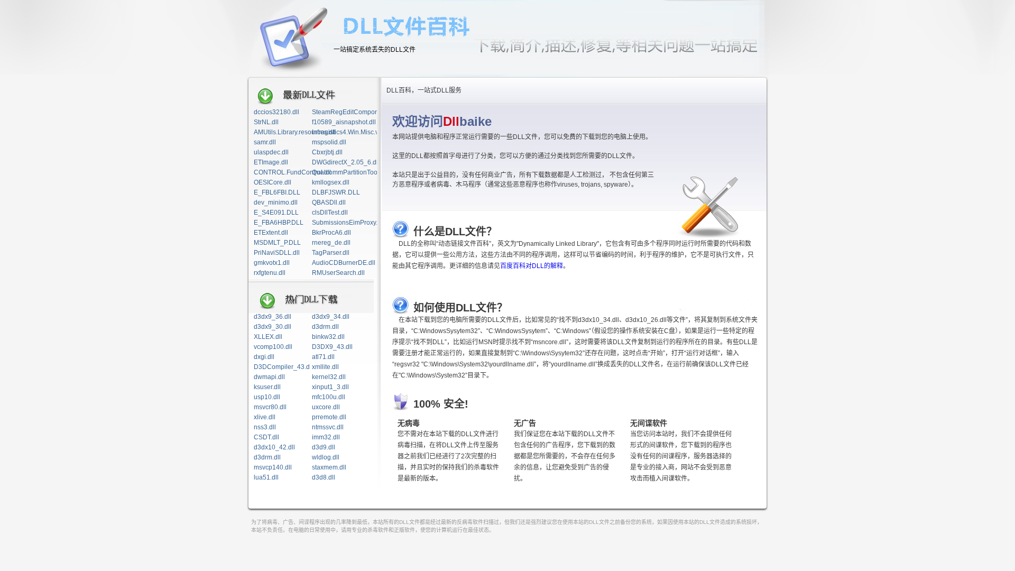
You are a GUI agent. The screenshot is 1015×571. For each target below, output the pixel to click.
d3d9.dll (323, 447)
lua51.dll (266, 477)
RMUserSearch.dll (338, 273)
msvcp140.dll (273, 467)
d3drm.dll (325, 326)
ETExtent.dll (271, 232)
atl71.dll (323, 357)
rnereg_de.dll (331, 242)
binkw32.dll (328, 336)
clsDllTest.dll (330, 212)
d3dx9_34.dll (330, 316)
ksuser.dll (267, 387)
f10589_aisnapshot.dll (344, 122)
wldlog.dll (325, 457)
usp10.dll (267, 397)
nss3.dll (265, 427)
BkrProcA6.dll (331, 232)
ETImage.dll (271, 162)
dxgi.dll (264, 357)
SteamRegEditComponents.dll (355, 112)
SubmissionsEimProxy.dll (348, 222)
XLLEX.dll (268, 336)
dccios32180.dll (276, 112)
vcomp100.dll (273, 347)
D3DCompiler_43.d (282, 367)
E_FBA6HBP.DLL (278, 222)
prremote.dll (329, 417)
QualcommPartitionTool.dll (349, 172)
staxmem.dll (329, 467)
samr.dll (265, 142)
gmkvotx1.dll (272, 262)
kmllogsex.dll (330, 182)
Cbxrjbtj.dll (327, 152)
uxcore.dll (326, 407)
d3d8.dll (323, 477)
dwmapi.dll (269, 377)
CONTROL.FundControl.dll (292, 172)
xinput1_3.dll (330, 387)
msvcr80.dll (270, 407)
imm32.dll (326, 437)
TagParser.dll (330, 252)
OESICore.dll (272, 182)
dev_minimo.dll (276, 202)
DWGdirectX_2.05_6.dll (346, 162)
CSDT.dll (266, 437)
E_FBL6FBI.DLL (277, 192)
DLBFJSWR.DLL (336, 192)
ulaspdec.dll (271, 152)
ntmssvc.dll (328, 427)
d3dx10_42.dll (274, 447)
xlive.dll (264, 417)
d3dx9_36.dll (272, 316)
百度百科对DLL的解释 (531, 266)
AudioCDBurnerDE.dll (343, 262)
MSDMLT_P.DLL (277, 242)
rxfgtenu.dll (269, 273)
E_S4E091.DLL (276, 212)
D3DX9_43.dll (332, 347)
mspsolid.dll (329, 142)
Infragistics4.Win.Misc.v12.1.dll (356, 132)
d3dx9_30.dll (272, 326)
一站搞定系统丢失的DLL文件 (375, 49)
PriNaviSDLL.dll (277, 252)
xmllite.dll (325, 367)
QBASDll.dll (329, 202)
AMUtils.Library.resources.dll (295, 132)
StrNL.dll (266, 122)
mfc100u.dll (328, 397)
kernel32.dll (329, 377)
